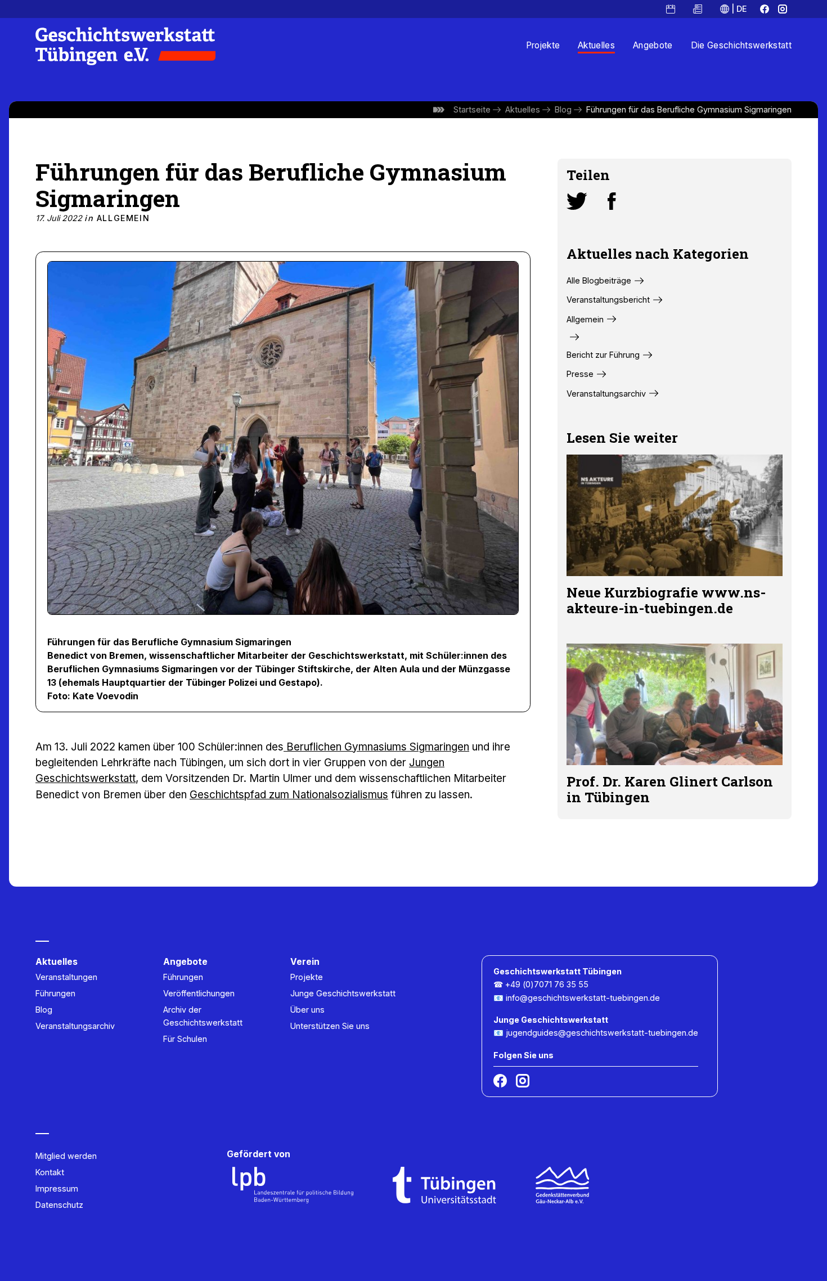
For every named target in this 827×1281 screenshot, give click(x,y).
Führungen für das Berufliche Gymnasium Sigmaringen (689, 109)
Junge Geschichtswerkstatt (342, 993)
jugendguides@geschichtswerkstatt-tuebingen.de (602, 1032)
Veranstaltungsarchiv (606, 393)
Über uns (307, 1009)
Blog (563, 109)
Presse (580, 374)
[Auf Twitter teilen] (577, 201)
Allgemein (123, 218)
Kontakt (49, 1172)
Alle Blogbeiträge (599, 280)
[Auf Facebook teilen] (612, 201)
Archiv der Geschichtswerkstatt (202, 1016)
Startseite (472, 109)
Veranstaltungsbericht (608, 299)
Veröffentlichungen (199, 993)
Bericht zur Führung (603, 354)
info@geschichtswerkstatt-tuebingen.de (583, 998)
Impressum (56, 1188)
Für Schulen (185, 1039)
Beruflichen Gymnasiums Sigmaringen (376, 746)
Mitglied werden (66, 1156)
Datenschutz (59, 1205)
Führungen (55, 993)
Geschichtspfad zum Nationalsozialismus (289, 794)
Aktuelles (596, 45)
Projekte (543, 45)
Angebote (653, 45)
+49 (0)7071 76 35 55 (546, 984)
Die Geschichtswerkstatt (741, 45)
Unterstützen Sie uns (330, 1026)
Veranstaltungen (66, 977)
